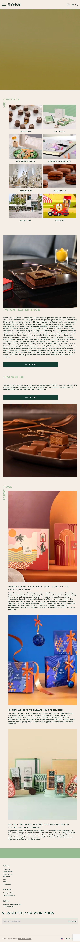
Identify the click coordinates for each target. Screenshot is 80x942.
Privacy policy (8, 893)
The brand (6, 869)
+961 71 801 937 (8, 906)
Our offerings (7, 874)
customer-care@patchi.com (12, 904)
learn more (30, 365)
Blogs (5, 881)
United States (71, 939)
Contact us (7, 884)
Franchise (6, 876)
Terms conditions (9, 895)
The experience (8, 871)
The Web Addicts (24, 939)
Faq (4, 879)
